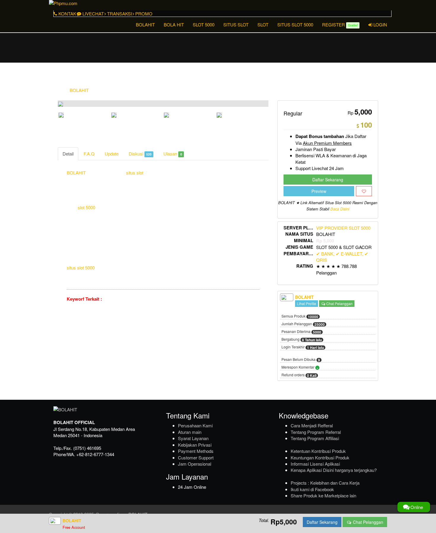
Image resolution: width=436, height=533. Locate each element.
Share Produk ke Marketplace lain (323, 495)
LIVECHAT (92, 13)
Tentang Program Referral (316, 432)
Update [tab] (112, 153)
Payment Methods (196, 451)
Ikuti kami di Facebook (312, 489)
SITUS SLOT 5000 (295, 24)
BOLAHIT (145, 24)
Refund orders (298, 375)
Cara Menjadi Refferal (312, 425)
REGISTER (340, 24)
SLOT (262, 24)
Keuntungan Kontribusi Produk (320, 457)
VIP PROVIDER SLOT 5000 (343, 228)
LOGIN (379, 24)
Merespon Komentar (299, 367)
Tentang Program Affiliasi (315, 438)
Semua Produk (299, 316)
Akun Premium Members (327, 143)
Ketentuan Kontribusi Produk (318, 451)
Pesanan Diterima (301, 332)
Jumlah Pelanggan (303, 324)
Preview (318, 191)
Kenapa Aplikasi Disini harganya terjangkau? (334, 470)
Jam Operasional (194, 464)
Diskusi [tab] (140, 153)
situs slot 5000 (81, 267)
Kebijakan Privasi (194, 445)
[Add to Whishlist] (364, 191)
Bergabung (301, 339)
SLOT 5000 (203, 24)
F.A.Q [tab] (89, 153)
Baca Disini (339, 209)
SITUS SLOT (236, 24)
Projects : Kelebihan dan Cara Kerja (325, 483)
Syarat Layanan (193, 438)
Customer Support (196, 457)
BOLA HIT (174, 24)
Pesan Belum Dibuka (300, 360)
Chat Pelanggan (339, 303)
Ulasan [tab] (172, 153)
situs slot (134, 172)
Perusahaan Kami (195, 425)
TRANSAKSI (119, 13)
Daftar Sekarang (327, 180)
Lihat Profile (306, 303)
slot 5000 (86, 207)
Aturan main (189, 432)
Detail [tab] (68, 153)
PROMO (143, 13)
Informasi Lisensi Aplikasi (315, 464)
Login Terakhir (302, 347)
